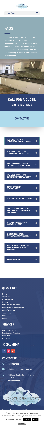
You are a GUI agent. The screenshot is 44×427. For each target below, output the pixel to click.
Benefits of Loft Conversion (13, 307)
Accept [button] (26, 419)
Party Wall (6, 336)
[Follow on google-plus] (13, 351)
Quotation (6, 338)
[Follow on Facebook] (4, 351)
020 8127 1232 (22, 104)
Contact (5, 318)
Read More (22, 424)
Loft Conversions (9, 330)
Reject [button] (35, 419)
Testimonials (7, 313)
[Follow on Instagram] (8, 351)
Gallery (5, 302)
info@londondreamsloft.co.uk (20, 369)
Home (4, 294)
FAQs (4, 316)
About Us (5, 297)
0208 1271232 (13, 364)
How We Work (7, 299)
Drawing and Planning (11, 333)
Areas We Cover (8, 310)
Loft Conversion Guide (11, 305)
